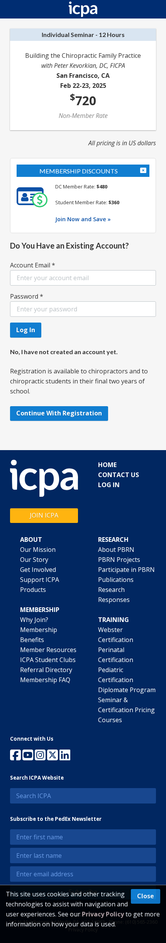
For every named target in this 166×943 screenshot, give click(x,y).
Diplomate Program (127, 690)
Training (113, 619)
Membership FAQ (45, 680)
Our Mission (38, 549)
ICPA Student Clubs (48, 660)
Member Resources (48, 649)
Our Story (34, 559)
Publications (116, 579)
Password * (26, 296)
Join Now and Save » (83, 219)
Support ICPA (39, 579)
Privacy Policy (103, 914)
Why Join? (34, 619)
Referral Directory (46, 670)
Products (33, 589)
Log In (109, 485)
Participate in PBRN (126, 569)
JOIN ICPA (44, 515)
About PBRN (116, 549)
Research (113, 539)
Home (107, 465)
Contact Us (118, 475)
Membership (39, 609)
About (31, 539)
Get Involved (38, 569)
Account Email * (32, 265)
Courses (110, 720)
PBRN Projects (119, 559)
